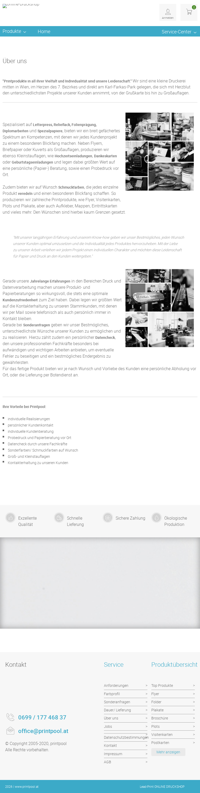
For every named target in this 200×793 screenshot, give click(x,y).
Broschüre (159, 718)
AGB (107, 761)
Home (44, 31)
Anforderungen (116, 685)
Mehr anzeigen (168, 751)
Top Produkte (162, 685)
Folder (156, 701)
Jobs (108, 726)
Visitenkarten (162, 734)
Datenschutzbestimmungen (125, 737)
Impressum (113, 753)
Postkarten (160, 742)
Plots (155, 726)
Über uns (111, 718)
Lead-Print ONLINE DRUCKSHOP (162, 786)
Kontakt (110, 745)
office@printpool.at (43, 731)
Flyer (155, 693)
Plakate (157, 709)
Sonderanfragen (117, 701)
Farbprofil (112, 693)
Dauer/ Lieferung (117, 709)
